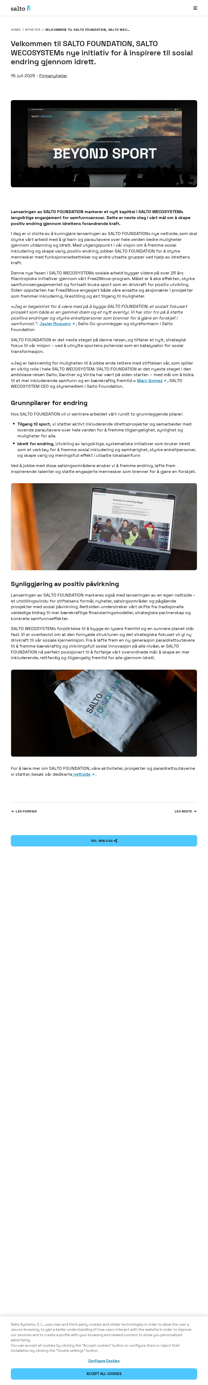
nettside (81, 774)
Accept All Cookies (103, 1374)
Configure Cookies (104, 1361)
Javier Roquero (55, 323)
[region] (104, 1350)
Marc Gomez (149, 380)
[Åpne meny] (195, 8)
